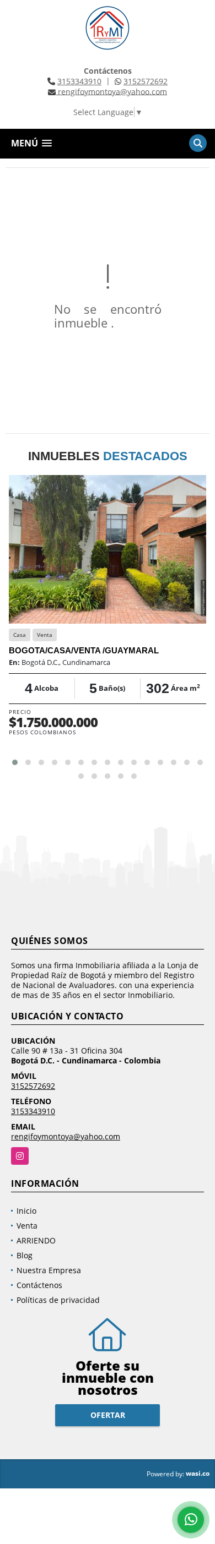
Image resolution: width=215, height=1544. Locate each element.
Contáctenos (39, 1285)
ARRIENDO (36, 1240)
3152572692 (145, 81)
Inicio (26, 1210)
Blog (25, 1255)
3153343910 (79, 81)
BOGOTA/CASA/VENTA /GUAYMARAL (84, 650)
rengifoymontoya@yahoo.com (65, 1136)
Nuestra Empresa (49, 1270)
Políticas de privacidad (58, 1300)
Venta (27, 1225)
